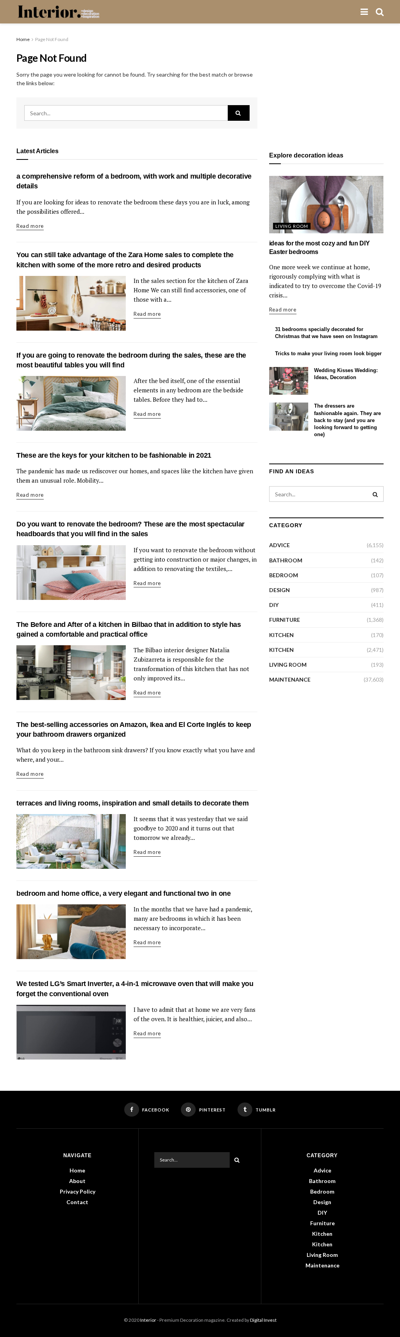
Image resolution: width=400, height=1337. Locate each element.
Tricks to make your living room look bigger (328, 353)
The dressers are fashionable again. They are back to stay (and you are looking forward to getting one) (347, 420)
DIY (274, 604)
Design (279, 590)
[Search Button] (239, 113)
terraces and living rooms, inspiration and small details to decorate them (132, 803)
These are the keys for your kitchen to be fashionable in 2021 (113, 455)
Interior (148, 1320)
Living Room (291, 226)
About (77, 1181)
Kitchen (281, 635)
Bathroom (285, 560)
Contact (77, 1202)
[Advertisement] (326, 84)
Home (23, 39)
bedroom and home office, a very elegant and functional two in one (123, 893)
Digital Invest (263, 1320)
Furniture (284, 619)
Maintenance (290, 679)
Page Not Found (51, 39)
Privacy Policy (77, 1191)
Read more (30, 226)
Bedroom (283, 575)
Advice (279, 545)
